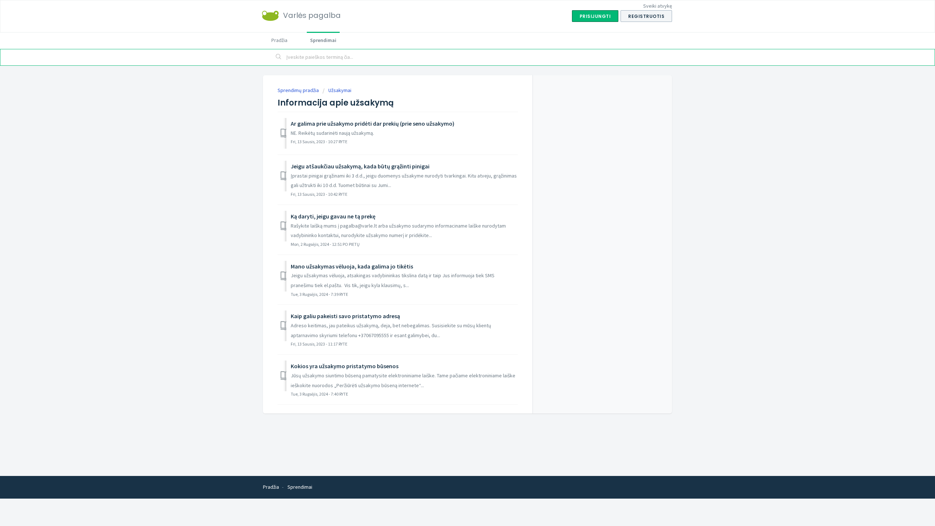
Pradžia (279, 40)
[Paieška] (279, 57)
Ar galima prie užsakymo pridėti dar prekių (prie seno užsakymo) (372, 123)
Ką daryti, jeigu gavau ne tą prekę (333, 216)
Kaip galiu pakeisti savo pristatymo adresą (345, 316)
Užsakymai (339, 90)
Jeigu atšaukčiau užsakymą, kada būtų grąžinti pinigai (360, 166)
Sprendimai (323, 40)
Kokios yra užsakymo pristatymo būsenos (344, 366)
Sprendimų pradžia (299, 90)
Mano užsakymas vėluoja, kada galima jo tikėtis (352, 266)
